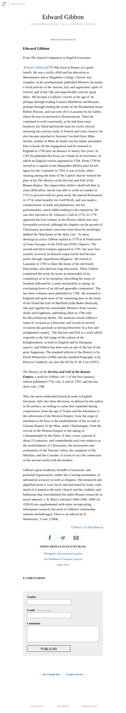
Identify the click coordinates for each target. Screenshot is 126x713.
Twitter (63, 538)
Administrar (89, 706)
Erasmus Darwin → (76, 674)
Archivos (63, 706)
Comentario (33, 623)
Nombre (31, 597)
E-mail (39, 610)
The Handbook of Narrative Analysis (63, 559)
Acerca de (36, 706)
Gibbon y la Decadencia (87, 527)
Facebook (50, 538)
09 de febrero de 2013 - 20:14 (49, 24)
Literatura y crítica (82, 24)
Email (76, 538)
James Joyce (63, 564)
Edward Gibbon (63, 17)
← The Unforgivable (49, 674)
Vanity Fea (17, 4)
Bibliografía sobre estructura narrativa (63, 553)
